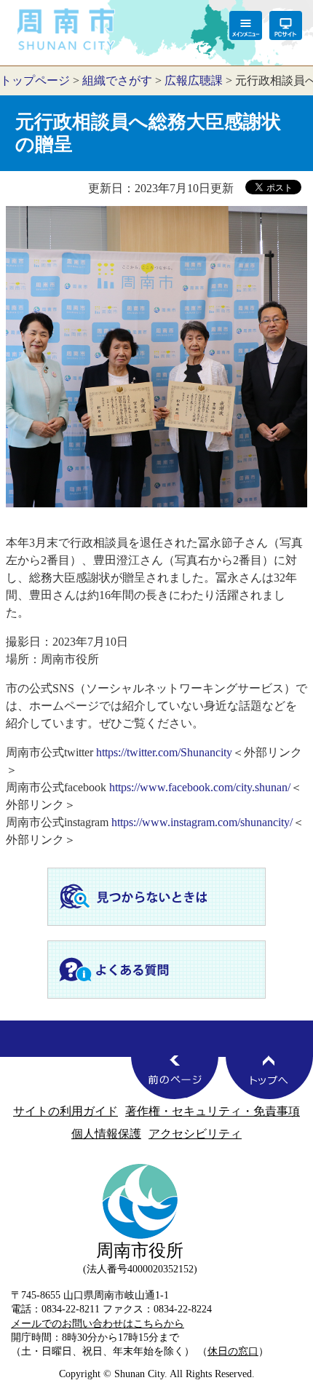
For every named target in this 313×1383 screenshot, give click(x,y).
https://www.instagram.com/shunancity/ (202, 822)
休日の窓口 (232, 1351)
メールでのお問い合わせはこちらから (97, 1323)
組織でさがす (117, 80)
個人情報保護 (106, 1134)
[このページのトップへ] (269, 1077)
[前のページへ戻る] (174, 1077)
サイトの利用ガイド (65, 1111)
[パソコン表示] (285, 25)
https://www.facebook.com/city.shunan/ (199, 787)
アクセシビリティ (195, 1134)
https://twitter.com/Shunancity (164, 752)
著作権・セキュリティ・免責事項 (212, 1111)
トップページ (35, 80)
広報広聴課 (194, 80)
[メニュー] (245, 25)
